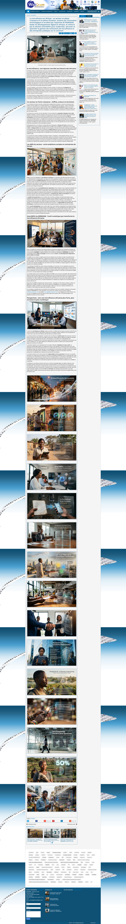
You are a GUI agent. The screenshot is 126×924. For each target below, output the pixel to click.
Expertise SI (82, 857)
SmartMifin (32, 818)
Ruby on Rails (75, 872)
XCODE (86, 881)
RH (69, 872)
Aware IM (83, 852)
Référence (76, 11)
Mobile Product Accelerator (47, 867)
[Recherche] (99, 11)
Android (42, 852)
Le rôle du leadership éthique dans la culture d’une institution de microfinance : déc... (51, 840)
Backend (89, 852)
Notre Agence (75, 867)
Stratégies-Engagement (78, 877)
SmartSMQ (37, 877)
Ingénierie (47, 864)
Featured (30, 859)
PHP (63, 869)
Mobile (55, 11)
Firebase (36, 859)
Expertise (75, 857)
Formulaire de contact (52, 859)
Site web (52, 874)
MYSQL (63, 867)
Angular (48, 852)
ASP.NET (65, 852)
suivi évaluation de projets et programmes (37, 879)
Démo (88, 854)
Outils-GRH (58, 869)
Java (57, 864)
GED (74, 859)
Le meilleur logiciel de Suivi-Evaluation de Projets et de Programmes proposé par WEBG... (90, 115)
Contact (82, 11)
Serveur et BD (31, 874)
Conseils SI (82, 854)
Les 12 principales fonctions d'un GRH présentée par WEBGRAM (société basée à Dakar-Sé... (91, 75)
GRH (82, 862)
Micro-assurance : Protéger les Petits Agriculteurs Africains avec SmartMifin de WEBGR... (34, 840)
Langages (79, 864)
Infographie (40, 864)
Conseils (75, 854)
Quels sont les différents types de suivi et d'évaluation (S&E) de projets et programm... (91, 86)
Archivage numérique (57, 852)
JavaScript (63, 864)
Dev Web (44, 857)
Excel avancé (68, 857)
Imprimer (67, 33)
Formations (69, 11)
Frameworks (61, 859)
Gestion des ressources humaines (51, 862)
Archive (89, 16)
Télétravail (67, 881)
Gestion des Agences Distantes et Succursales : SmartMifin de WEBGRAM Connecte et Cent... (68, 840)
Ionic (53, 864)
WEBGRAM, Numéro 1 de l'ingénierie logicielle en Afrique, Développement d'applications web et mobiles (47, 922)
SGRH (43, 874)
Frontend (68, 859)
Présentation (83, 869)
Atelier (70, 852)
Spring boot (59, 877)
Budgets (37, 854)
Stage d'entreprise (68, 877)
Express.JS (89, 857)
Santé (82, 872)
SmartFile (87, 874)
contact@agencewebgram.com (51, 292)
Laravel (85, 864)
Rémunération (63, 872)
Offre (90, 867)
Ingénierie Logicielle (35, 11)
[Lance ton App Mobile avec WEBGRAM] (82, 97)
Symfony (58, 879)
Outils (52, 869)
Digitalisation (51, 857)
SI (47, 874)
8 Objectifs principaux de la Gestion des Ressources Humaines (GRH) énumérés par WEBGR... (91, 31)
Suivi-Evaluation (51, 879)
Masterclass (31, 867)
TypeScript (73, 881)
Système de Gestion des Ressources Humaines (72, 879)
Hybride (30, 864)
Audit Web (77, 852)
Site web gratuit (59, 874)
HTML (93, 862)
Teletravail (60, 881)
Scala (87, 872)
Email (72, 33)
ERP (62, 857)
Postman (76, 869)
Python (30, 872)
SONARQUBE (51, 877)
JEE (68, 864)
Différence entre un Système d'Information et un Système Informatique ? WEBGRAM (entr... (91, 20)
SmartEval (81, 874)
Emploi (58, 857)
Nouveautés (83, 867)
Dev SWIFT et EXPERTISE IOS (34, 857)
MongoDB (57, 867)
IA (35, 864)
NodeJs (68, 867)
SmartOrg (31, 877)
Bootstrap (31, 854)
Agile (37, 852)
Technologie (53, 881)
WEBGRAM (80, 881)
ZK (91, 881)
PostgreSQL (69, 869)
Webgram (98, 922)
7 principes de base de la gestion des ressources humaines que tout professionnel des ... (91, 54)
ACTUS (82, 16)
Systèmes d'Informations (46, 11)
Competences (57, 854)
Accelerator (31, 852)
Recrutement (49, 872)
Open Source (31, 869)
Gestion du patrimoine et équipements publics (69, 862)
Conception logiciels (67, 854)
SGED (38, 874)
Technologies (62, 11)
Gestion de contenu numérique (83, 859)
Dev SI (93, 854)
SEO (92, 872)
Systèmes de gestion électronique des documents (38, 881)
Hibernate (87, 862)
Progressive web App (92, 869)
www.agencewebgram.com (33, 292)
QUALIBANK (36, 872)
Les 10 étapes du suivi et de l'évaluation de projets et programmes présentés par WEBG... (90, 43)
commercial (50, 854)
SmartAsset (67, 874)
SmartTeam (44, 877)
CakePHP (43, 854)
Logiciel (91, 864)
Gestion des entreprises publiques (35, 862)
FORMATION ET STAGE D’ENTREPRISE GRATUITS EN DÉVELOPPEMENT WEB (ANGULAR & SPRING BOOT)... (90, 106)
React (43, 872)
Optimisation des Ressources (42, 869)
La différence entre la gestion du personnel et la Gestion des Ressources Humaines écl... (91, 65)
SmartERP (74, 874)
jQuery (73, 864)
